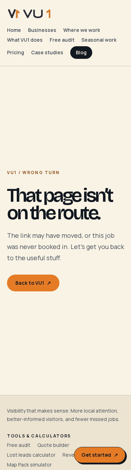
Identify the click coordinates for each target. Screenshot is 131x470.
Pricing (15, 52)
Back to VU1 (33, 282)
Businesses (42, 30)
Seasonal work (98, 39)
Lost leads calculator (31, 454)
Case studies (47, 52)
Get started (99, 454)
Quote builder (53, 445)
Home (14, 30)
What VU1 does (25, 39)
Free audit (62, 39)
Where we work (81, 30)
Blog (81, 52)
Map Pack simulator (29, 464)
